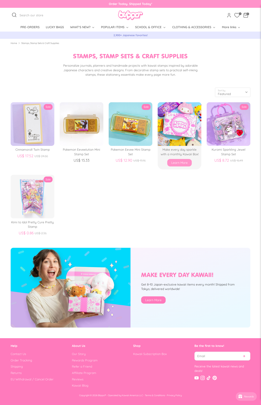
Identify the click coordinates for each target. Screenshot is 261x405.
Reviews (77, 379)
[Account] (229, 15)
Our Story (79, 354)
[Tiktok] (208, 378)
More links (229, 27)
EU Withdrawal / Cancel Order (32, 379)
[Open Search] (14, 14)
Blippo (101, 395)
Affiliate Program (84, 373)
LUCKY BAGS (55, 27)
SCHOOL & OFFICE (148, 27)
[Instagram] (202, 378)
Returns (16, 373)
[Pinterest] (215, 378)
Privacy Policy (174, 395)
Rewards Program (85, 360)
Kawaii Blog (80, 385)
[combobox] (33, 15)
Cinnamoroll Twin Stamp (32, 149)
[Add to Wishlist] (99, 106)
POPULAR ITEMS (113, 27)
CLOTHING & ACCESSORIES (192, 27)
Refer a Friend (82, 366)
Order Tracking (21, 360)
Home (14, 43)
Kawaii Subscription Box (150, 354)
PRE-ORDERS (30, 27)
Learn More (179, 162)
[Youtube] (196, 378)
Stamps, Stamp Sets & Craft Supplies (40, 43)
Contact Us (18, 354)
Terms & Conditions (155, 395)
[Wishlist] (237, 15)
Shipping (17, 366)
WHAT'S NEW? (80, 27)
